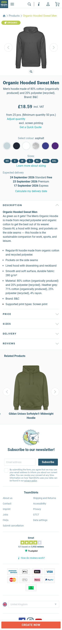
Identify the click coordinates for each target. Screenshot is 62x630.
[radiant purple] (55, 146)
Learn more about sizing (31, 165)
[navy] (16, 146)
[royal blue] (45, 146)
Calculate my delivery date (31, 191)
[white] (26, 146)
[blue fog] (7, 146)
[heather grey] (36, 146)
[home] (4, 15)
